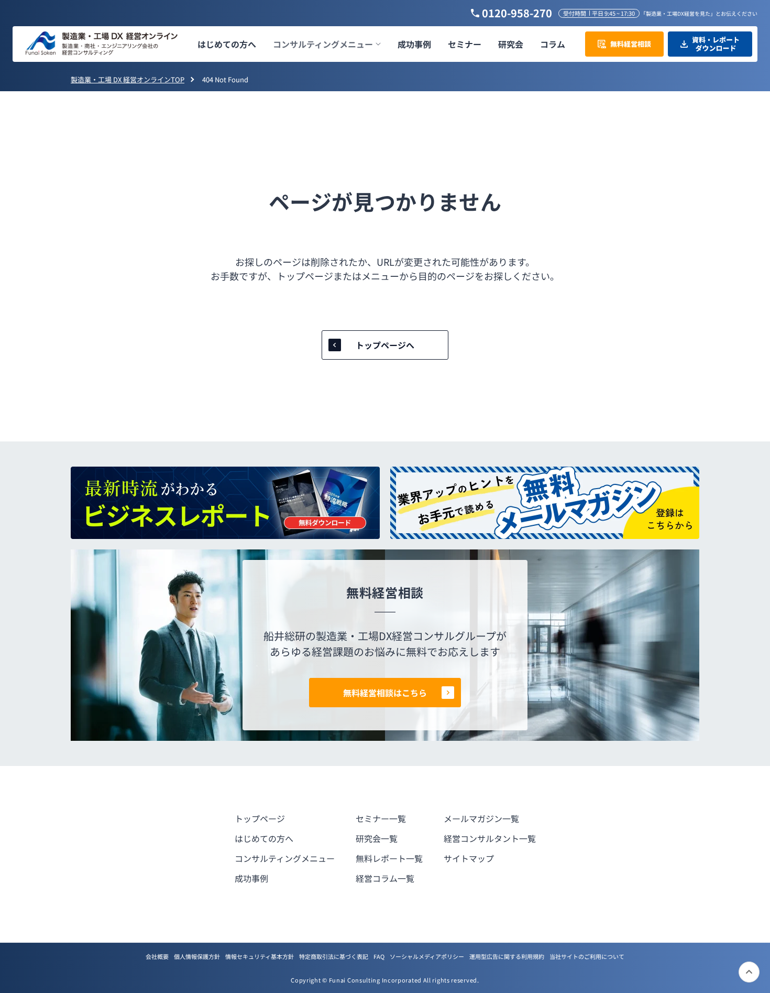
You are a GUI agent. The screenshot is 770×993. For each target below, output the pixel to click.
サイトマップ (469, 858)
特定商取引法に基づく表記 (333, 956)
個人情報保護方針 (197, 956)
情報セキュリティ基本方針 (259, 956)
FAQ (378, 956)
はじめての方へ (264, 838)
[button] (327, 44)
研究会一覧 (377, 838)
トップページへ (385, 345)
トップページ (260, 818)
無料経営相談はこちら (385, 692)
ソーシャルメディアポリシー (427, 956)
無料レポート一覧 (389, 858)
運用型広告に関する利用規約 (506, 956)
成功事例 (251, 878)
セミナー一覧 (381, 818)
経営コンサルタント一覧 (490, 838)
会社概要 (157, 956)
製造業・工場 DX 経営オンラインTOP (127, 79)
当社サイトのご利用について (586, 956)
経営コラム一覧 (385, 878)
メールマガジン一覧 (481, 818)
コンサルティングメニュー (285, 858)
